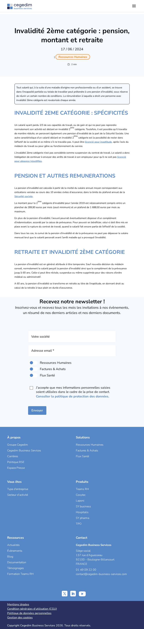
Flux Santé (82, 456)
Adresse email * (42, 351)
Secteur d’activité (17, 495)
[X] (64, 593)
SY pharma (82, 518)
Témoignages (15, 568)
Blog (10, 557)
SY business (83, 506)
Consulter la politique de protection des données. (72, 396)
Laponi (80, 501)
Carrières (12, 456)
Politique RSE (15, 462)
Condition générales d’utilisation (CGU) (32, 609)
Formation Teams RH (20, 574)
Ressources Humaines (89, 445)
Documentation (16, 562)
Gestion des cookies (20, 618)
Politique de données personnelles (29, 613)
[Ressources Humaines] (33, 363)
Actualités (13, 545)
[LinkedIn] (73, 593)
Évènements (14, 551)
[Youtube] (82, 593)
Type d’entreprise (17, 489)
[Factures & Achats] (33, 369)
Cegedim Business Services (24, 450)
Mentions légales (18, 604)
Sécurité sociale (23, 196)
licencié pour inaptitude (98, 142)
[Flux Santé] (33, 375)
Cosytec (81, 495)
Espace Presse (16, 468)
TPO (78, 524)
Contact (81, 538)
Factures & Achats (87, 450)
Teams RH (82, 489)
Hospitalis (82, 512)
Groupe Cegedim (17, 445)
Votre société (40, 336)
